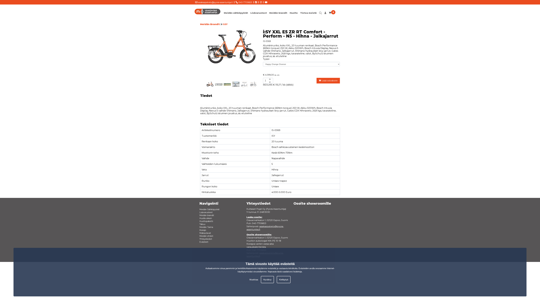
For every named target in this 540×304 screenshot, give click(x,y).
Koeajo (202, 230)
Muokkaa (253, 279)
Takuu (202, 224)
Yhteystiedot (205, 239)
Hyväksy (267, 279)
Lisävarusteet (258, 13)
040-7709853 (245, 2)
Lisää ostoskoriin (329, 80)
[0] (330, 14)
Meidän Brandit (210, 24)
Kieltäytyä (283, 279)
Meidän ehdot (206, 236)
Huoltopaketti (206, 221)
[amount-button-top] (269, 79)
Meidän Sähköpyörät (209, 209)
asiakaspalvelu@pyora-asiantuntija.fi (215, 2)
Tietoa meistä (308, 13)
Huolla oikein (205, 218)
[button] (252, 53)
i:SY (225, 24)
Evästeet (203, 242)
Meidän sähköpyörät (236, 13)
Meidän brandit (278, 13)
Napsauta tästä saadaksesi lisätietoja (285, 271)
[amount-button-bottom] (269, 82)
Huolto (294, 13)
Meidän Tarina (206, 227)
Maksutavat (205, 233)
